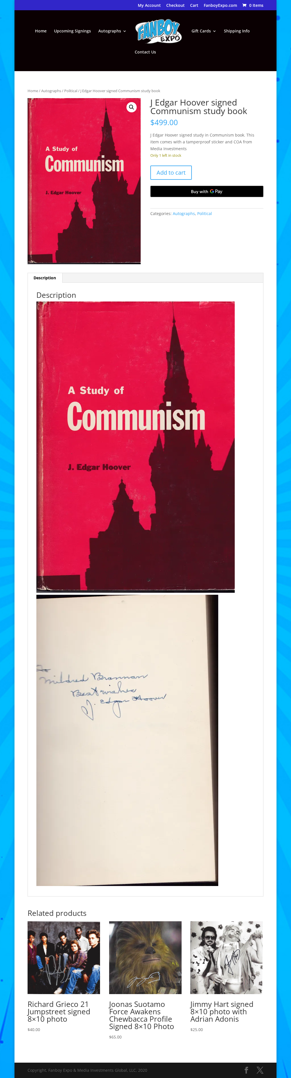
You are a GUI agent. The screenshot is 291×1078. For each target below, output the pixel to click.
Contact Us (145, 52)
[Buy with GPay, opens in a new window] (206, 191)
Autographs (109, 31)
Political (70, 90)
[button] (131, 107)
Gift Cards (201, 31)
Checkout (175, 5)
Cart (194, 5)
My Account (149, 5)
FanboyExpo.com (220, 5)
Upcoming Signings (72, 31)
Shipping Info (237, 31)
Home (41, 31)
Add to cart (171, 172)
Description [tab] (45, 277)
